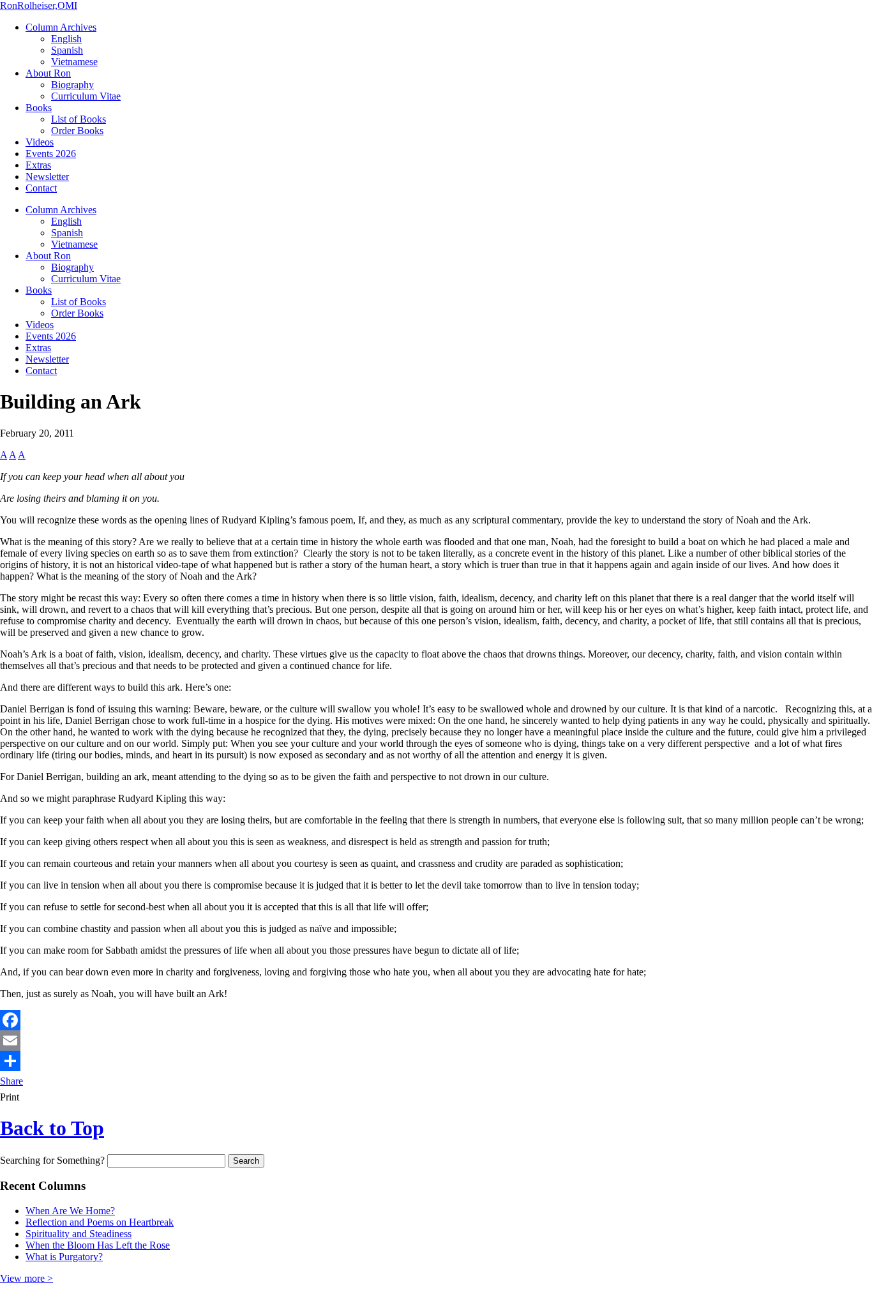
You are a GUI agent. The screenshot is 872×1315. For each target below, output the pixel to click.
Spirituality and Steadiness (79, 1233)
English (66, 38)
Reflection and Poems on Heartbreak (100, 1222)
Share (11, 1081)
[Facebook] (436, 1020)
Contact (41, 188)
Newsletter (47, 176)
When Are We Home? (70, 1210)
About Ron (48, 73)
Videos (40, 142)
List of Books (78, 119)
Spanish (67, 50)
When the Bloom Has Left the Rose (98, 1245)
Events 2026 (51, 153)
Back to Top (52, 1127)
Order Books (77, 130)
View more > (26, 1278)
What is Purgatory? (64, 1256)
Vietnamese (74, 61)
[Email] (436, 1040)
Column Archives (61, 27)
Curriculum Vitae (86, 96)
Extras (38, 165)
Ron (38, 5)
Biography (72, 84)
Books (39, 107)
